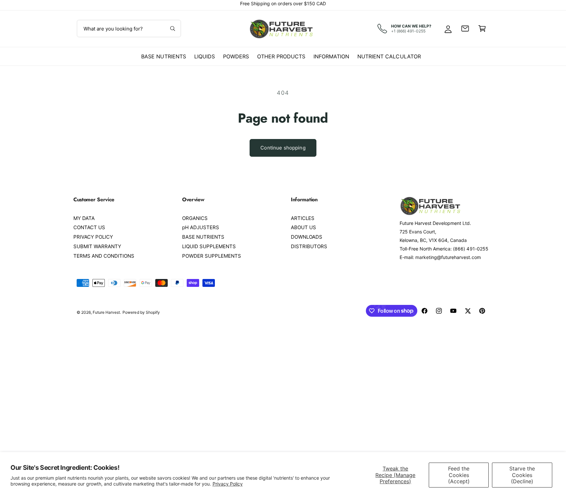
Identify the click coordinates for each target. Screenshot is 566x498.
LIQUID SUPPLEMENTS (209, 246)
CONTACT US (89, 227)
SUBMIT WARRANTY (97, 246)
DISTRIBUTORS (309, 246)
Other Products (281, 56)
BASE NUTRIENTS (203, 237)
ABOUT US (303, 227)
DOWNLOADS (306, 237)
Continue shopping (283, 148)
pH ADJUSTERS (200, 227)
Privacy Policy (228, 484)
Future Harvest (106, 312)
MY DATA (84, 218)
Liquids (204, 56)
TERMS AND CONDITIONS (103, 256)
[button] (482, 28)
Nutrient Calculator (389, 56)
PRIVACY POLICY (93, 237)
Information (331, 56)
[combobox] (129, 28)
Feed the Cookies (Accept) (459, 474)
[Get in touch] (465, 28)
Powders (236, 56)
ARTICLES (302, 218)
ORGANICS (195, 218)
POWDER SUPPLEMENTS (211, 256)
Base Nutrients (163, 56)
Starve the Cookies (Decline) (522, 474)
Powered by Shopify (141, 312)
